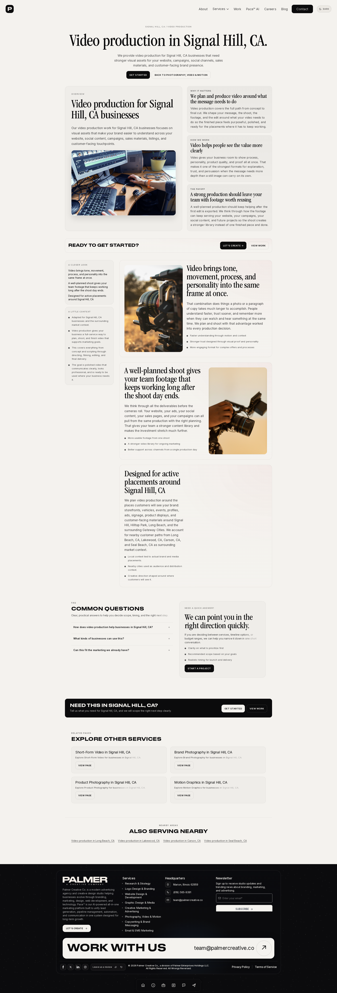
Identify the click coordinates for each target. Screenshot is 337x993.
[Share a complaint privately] (121, 967)
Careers (270, 9)
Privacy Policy (241, 967)
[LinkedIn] (78, 967)
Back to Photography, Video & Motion (181, 74)
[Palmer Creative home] (10, 9)
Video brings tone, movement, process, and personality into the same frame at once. (87, 274)
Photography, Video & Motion (143, 916)
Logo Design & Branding (140, 888)
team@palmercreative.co (188, 899)
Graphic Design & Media (140, 902)
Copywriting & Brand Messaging (137, 923)
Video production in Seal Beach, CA (225, 840)
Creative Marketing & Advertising (138, 909)
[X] (71, 967)
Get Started (138, 74)
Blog (284, 9)
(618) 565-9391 (182, 892)
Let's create (74, 928)
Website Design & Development (136, 895)
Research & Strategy (137, 883)
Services (219, 9)
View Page (85, 765)
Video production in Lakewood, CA (139, 840)
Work (237, 9)
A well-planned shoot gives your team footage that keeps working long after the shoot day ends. (88, 287)
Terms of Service (266, 967)
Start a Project (199, 668)
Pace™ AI (252, 9)
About (203, 9)
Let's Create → (233, 245)
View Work (258, 245)
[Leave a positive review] (115, 967)
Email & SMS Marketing (139, 930)
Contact (302, 9)
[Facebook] (63, 967)
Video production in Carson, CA (182, 840)
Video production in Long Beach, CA (92, 840)
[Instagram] (85, 967)
